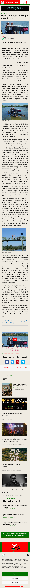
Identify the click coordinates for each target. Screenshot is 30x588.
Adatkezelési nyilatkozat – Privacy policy (14, 586)
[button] (27, 555)
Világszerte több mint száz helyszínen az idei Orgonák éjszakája (15, 523)
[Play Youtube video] (15, 339)
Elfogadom (15, 574)
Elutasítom (15, 578)
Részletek (15, 582)
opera (8, 353)
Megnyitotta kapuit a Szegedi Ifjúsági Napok (20, 385)
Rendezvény (12, 13)
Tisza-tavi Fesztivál (15, 353)
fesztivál (5, 353)
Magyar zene (12, 2)
